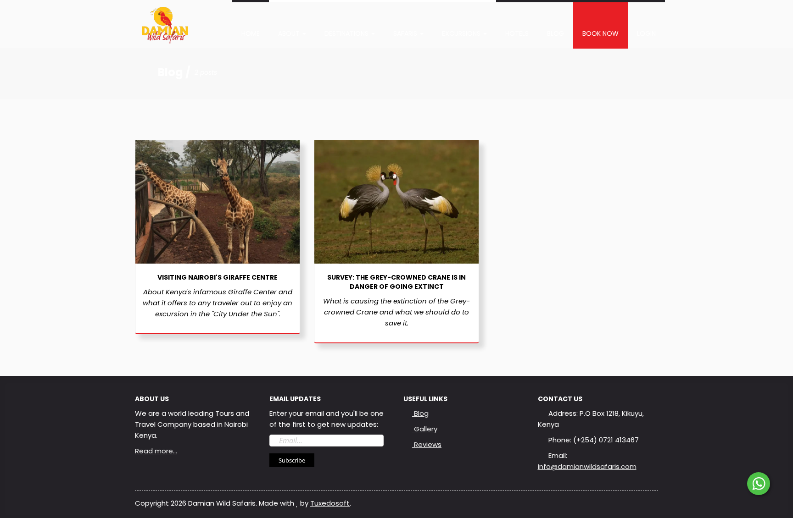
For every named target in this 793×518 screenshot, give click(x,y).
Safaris (406, 33)
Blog (555, 33)
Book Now (600, 33)
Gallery (424, 429)
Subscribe (292, 460)
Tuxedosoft (330, 503)
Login (646, 33)
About (290, 33)
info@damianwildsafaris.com (587, 466)
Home (250, 33)
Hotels (517, 33)
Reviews (426, 444)
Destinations (347, 33)
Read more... (156, 451)
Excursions (462, 33)
